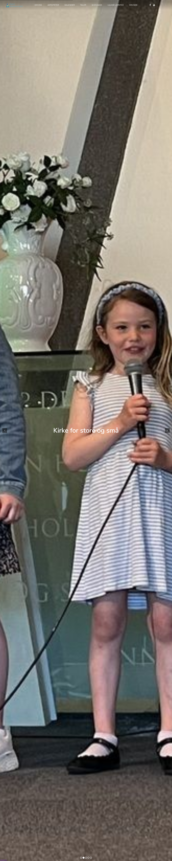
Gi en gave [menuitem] (97, 5)
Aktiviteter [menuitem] (53, 5)
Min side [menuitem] (133, 5)
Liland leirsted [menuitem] (116, 5)
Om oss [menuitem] (38, 5)
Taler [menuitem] (83, 5)
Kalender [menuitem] (70, 5)
